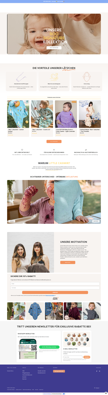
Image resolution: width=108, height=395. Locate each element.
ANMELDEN (55, 292)
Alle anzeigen (54, 141)
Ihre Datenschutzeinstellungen (57, 393)
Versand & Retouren (27, 374)
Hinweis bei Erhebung (47, 393)
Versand (36, 389)
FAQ (23, 370)
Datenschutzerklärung (66, 360)
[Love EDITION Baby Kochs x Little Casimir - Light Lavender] (66, 114)
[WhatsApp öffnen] (28, 349)
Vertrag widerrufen (59, 371)
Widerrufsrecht (18, 389)
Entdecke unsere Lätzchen (54, 97)
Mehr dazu (67, 262)
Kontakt (24, 376)
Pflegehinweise (26, 372)
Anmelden (87, 357)
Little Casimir (12, 387)
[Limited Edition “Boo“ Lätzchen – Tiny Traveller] (90, 114)
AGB (33, 389)
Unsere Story (10, 370)
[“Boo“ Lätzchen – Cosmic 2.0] (42, 114)
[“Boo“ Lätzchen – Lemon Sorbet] (18, 114)
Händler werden (42, 370)
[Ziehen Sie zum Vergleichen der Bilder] (54, 202)
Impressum (41, 389)
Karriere (24, 378)
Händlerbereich (41, 372)
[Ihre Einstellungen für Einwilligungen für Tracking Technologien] (106, 393)
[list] (54, 152)
